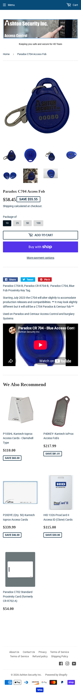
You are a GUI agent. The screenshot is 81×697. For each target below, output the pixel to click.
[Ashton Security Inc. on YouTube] (74, 664)
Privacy (43, 652)
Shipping (8, 206)
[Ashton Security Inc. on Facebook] (61, 664)
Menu (11, 5)
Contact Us (29, 652)
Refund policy (40, 656)
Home (6, 54)
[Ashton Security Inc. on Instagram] (67, 664)
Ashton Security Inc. (30, 674)
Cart (75, 5)
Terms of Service (59, 652)
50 (27, 223)
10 (7, 223)
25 (17, 223)
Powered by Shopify (56, 674)
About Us (14, 652)
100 (38, 223)
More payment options (40, 257)
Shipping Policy (59, 656)
